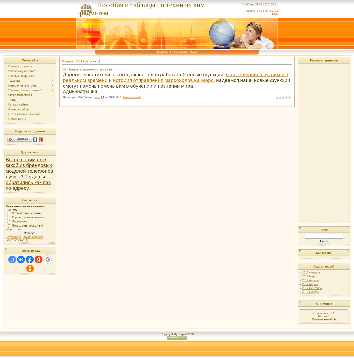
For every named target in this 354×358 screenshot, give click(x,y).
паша (97, 97)
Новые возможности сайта (89, 69)
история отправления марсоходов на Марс (163, 80)
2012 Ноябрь (310, 291)
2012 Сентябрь (312, 288)
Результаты (13, 236)
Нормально (19, 221)
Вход (193, 51)
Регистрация (180, 51)
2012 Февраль (311, 272)
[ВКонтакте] (35, 139)
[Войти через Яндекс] (39, 259)
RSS (275, 13)
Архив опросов (33, 236)
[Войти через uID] (12, 259)
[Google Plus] (41, 139)
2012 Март (309, 276)
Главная (162, 51)
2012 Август (310, 284)
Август (89, 61)
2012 (79, 61)
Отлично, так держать (26, 213)
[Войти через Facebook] (30, 259)
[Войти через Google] (48, 259)
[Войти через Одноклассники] (30, 268)
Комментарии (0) (132, 97)
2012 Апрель (310, 280)
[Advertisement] (315, 142)
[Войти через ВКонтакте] (21, 259)
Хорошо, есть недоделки (28, 217)
